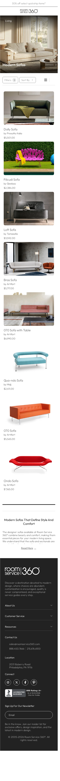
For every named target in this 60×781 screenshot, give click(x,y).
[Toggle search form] (43, 11)
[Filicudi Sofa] (29, 158)
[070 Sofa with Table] (29, 309)
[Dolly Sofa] (29, 108)
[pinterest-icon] (34, 682)
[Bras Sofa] (29, 259)
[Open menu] (3, 11)
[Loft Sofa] (29, 208)
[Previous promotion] (3, 3)
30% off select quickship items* (29, 3)
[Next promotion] (54, 3)
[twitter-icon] (17, 682)
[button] (6, 108)
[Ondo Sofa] (29, 459)
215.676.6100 (34, 648)
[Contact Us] (47, 11)
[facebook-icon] (25, 682)
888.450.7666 (16, 648)
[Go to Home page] (29, 11)
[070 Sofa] (29, 409)
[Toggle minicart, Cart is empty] (53, 11)
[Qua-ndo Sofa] (29, 359)
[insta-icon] (8, 682)
